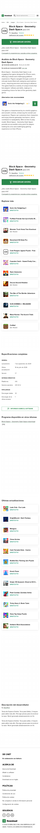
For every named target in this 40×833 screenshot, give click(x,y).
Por (13, 33)
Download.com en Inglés (10, 779)
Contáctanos (6, 776)
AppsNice (7, 708)
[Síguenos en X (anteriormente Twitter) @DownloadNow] (8, 815)
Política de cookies (8, 797)
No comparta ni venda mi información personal (17, 801)
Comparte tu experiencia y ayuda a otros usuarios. (19, 53)
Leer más (24, 68)
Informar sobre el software (21, 409)
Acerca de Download (9, 769)
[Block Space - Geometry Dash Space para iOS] (4, 31)
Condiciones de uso (8, 794)
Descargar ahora (22, 42)
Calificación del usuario (16, 35)
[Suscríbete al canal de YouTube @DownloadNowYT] (12, 815)
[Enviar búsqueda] (14, 15)
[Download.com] (7, 15)
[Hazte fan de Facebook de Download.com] (4, 815)
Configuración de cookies (10, 804)
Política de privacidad (9, 790)
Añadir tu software (8, 772)
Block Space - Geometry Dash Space (22, 28)
